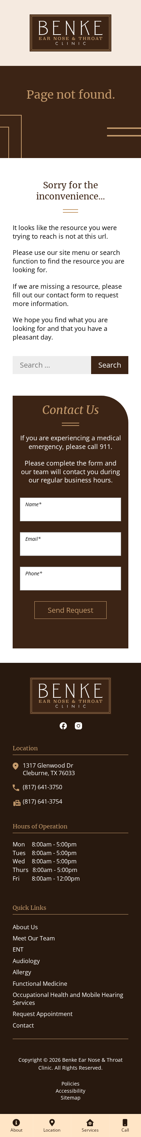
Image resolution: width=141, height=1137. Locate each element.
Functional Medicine (40, 984)
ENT (18, 949)
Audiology (26, 961)
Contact (23, 1025)
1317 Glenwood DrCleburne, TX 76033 (49, 769)
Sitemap (71, 1097)
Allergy (22, 972)
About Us (25, 927)
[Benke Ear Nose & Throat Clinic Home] (70, 32)
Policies (70, 1083)
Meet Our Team (34, 938)
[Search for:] (52, 365)
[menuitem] (16, 1125)
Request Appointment (43, 1014)
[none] (16, 1125)
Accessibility (70, 1090)
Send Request (70, 610)
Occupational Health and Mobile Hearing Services (68, 999)
